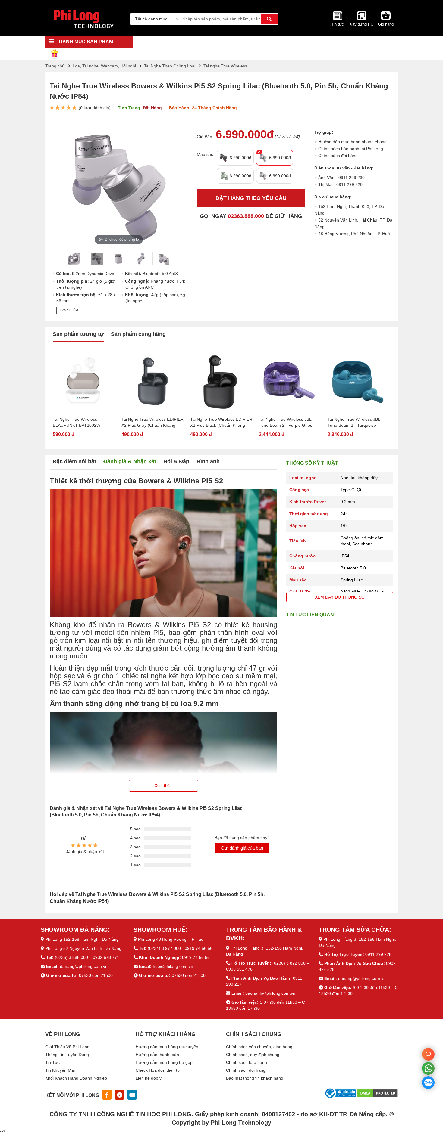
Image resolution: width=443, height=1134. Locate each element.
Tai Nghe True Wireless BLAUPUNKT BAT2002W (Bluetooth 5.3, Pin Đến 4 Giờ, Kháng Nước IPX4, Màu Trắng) (82, 422)
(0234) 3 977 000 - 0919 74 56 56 (180, 948)
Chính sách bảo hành (246, 1062)
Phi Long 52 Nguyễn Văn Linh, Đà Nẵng (83, 948)
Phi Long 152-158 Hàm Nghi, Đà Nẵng (82, 939)
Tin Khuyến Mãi (60, 1070)
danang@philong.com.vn (84, 966)
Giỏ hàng (386, 24)
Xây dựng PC (361, 24)
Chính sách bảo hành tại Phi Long (350, 148)
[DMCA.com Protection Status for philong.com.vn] (377, 1092)
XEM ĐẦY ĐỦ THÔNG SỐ (340, 597)
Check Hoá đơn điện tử (158, 1070)
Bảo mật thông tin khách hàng (254, 1078)
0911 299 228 (378, 954)
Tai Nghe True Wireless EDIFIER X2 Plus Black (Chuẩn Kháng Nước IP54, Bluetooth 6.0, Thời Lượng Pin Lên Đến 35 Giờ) (221, 422)
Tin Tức (52, 1062)
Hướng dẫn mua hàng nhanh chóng (352, 141)
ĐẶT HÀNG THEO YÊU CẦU (251, 198)
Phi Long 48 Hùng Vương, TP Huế (170, 939)
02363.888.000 (246, 216)
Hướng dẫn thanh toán (157, 1054)
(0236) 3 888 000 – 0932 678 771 (87, 957)
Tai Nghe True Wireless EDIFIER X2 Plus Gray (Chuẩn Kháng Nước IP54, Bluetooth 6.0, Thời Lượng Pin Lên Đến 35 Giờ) (152, 422)
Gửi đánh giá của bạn (242, 847)
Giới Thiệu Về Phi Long (67, 1046)
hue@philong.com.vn (173, 966)
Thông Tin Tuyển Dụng (67, 1054)
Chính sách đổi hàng (338, 155)
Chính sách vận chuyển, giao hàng (259, 1046)
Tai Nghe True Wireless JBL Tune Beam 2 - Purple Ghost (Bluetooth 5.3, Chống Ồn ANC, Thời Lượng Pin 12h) (289, 422)
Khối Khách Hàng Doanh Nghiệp (76, 1078)
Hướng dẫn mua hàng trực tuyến (167, 1046)
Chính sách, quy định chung (252, 1054)
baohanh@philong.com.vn (270, 993)
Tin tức (337, 24)
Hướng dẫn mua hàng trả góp (164, 1062)
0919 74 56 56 (196, 957)
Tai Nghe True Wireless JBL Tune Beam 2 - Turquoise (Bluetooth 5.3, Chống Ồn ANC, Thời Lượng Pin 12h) (357, 422)
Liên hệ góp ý (149, 1078)
